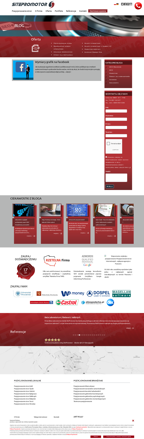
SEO (111, 70)
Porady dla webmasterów (119, 76)
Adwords (113, 79)
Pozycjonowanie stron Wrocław (24, 404)
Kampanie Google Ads (93, 52)
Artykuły (78, 416)
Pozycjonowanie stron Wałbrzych (25, 396)
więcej (29, 236)
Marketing (113, 73)
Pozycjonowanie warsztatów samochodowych (89, 389)
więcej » (68, 72)
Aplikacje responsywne (63, 52)
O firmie (38, 11)
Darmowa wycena (98, 11)
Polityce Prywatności (15, 429)
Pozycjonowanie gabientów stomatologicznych (90, 399)
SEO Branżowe (115, 67)
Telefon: (109, 132)
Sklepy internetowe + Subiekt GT (98, 46)
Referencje (71, 11)
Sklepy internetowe (92, 43)
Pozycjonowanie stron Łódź (23, 386)
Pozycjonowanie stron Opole (24, 389)
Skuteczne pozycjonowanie (83, 401)
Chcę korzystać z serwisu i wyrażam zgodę (118, 436)
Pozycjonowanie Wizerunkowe (84, 386)
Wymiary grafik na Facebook (52, 62)
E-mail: (109, 124)
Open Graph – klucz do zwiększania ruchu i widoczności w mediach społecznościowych (105, 222)
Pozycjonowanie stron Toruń (23, 401)
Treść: (108, 171)
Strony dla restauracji (63, 55)
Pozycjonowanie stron (22, 11)
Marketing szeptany (92, 49)
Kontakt (83, 11)
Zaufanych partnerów (81, 427)
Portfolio (59, 11)
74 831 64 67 (114, 100)
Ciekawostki (114, 83)
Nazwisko (110, 115)
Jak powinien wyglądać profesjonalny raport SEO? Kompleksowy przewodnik (22, 222)
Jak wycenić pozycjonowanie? (77, 220)
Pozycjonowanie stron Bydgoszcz (25, 394)
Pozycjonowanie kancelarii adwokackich (87, 391)
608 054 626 (119, 103)
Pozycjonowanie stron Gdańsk (24, 391)
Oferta (49, 11)
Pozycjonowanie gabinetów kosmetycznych (88, 394)
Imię (107, 107)
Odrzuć (96, 436)
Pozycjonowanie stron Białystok (25, 399)
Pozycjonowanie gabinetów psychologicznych (89, 396)
